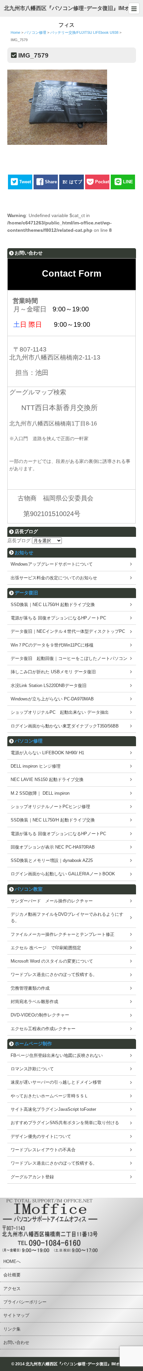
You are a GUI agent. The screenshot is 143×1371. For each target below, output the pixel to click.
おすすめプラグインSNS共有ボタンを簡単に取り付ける (65, 1122)
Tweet (25, 181)
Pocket (102, 181)
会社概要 (12, 1274)
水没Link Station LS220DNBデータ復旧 (48, 685)
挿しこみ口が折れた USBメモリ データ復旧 (53, 671)
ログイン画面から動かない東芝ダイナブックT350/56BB (65, 725)
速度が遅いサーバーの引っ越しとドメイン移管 (56, 1082)
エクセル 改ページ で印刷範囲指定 (46, 947)
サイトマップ (16, 1315)
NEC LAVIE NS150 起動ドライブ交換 (47, 779)
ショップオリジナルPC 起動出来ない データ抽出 (60, 712)
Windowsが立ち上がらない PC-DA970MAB (52, 698)
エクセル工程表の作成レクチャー (43, 1028)
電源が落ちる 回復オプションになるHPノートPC (58, 617)
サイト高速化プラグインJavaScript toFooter (53, 1109)
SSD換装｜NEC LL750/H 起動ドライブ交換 (53, 604)
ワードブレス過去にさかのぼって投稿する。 (54, 974)
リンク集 (12, 1329)
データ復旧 (26, 592)
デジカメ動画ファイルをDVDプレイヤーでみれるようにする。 (67, 917)
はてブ (75, 181)
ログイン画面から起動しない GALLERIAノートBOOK (63, 873)
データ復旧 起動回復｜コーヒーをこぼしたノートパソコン (69, 658)
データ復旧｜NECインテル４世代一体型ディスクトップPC (68, 631)
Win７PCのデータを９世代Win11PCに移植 (52, 645)
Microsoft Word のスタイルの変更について (52, 961)
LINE (128, 181)
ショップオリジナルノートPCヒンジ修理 (50, 806)
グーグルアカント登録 (32, 1176)
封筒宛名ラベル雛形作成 (34, 1001)
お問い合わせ (16, 1342)
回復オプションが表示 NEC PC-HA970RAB (53, 847)
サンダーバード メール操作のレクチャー (52, 900)
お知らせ (24, 552)
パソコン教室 (29, 889)
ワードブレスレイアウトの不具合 (43, 1149)
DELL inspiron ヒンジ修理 (36, 766)
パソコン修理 (29, 741)
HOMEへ (12, 1261)
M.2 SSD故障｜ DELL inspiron (40, 793)
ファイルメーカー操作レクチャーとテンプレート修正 (62, 934)
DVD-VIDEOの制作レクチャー (40, 1014)
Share (51, 181)
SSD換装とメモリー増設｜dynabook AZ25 (52, 860)
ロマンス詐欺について (32, 1068)
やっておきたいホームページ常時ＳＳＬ (49, 1095)
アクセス (12, 1288)
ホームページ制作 (33, 1043)
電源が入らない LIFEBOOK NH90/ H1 (47, 752)
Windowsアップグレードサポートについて (52, 564)
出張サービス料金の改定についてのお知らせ (54, 577)
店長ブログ (19, 540)
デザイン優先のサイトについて (41, 1136)
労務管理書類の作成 (30, 988)
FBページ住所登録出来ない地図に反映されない (57, 1055)
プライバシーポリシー (25, 1301)
